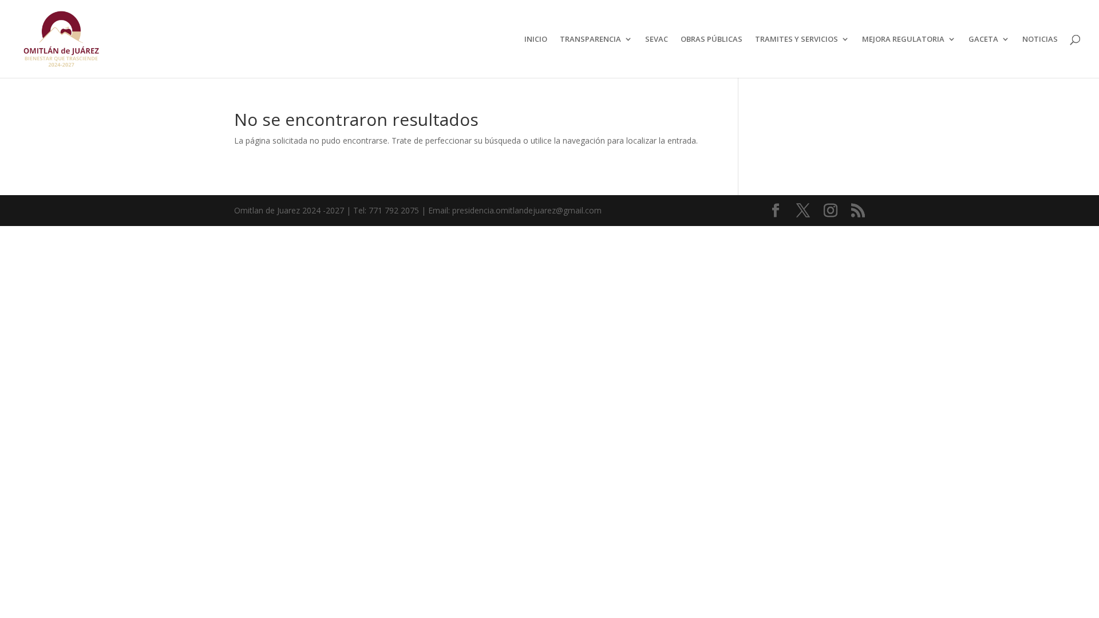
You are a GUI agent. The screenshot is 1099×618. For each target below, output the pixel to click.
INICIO (535, 39)
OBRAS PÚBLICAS (711, 39)
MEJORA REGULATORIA (903, 39)
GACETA (983, 39)
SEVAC (656, 39)
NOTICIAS (1040, 39)
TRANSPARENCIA (590, 39)
